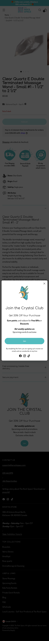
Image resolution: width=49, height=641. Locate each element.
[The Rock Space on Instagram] (24, 356)
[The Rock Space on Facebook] (20, 356)
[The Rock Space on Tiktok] (28, 356)
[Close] (44, 283)
